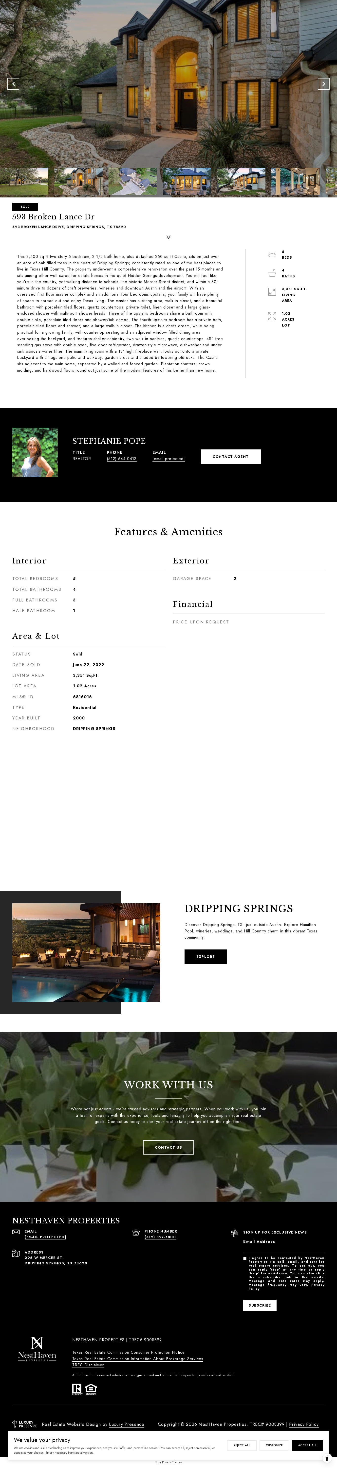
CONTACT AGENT (231, 456)
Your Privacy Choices (168, 1462)
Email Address (259, 1241)
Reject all (241, 1445)
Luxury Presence (126, 1424)
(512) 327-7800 (160, 1237)
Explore (205, 956)
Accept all (307, 1445)
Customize (274, 1445)
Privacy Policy (304, 1424)
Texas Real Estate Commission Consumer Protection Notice (128, 1352)
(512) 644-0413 (122, 459)
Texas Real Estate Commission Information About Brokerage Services (137, 1359)
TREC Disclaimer (88, 1365)
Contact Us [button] (168, 1147)
